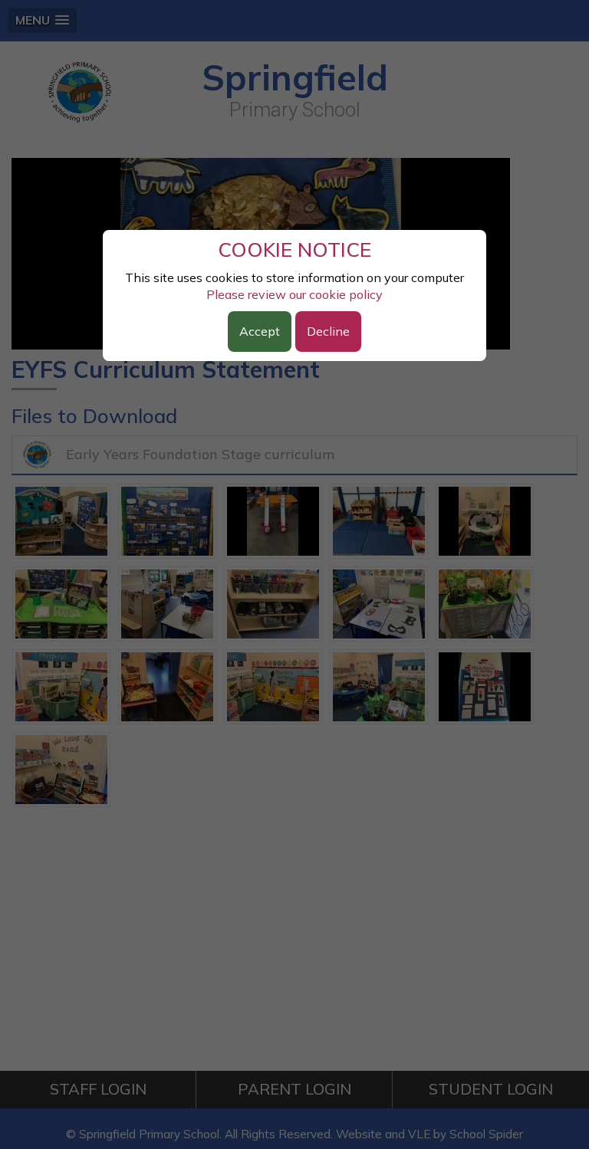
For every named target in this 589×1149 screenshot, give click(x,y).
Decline (328, 331)
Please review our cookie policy (294, 294)
